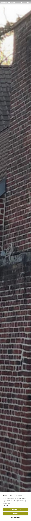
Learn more (5, 505)
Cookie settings (15, 517)
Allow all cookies (15, 509)
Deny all (15, 513)
